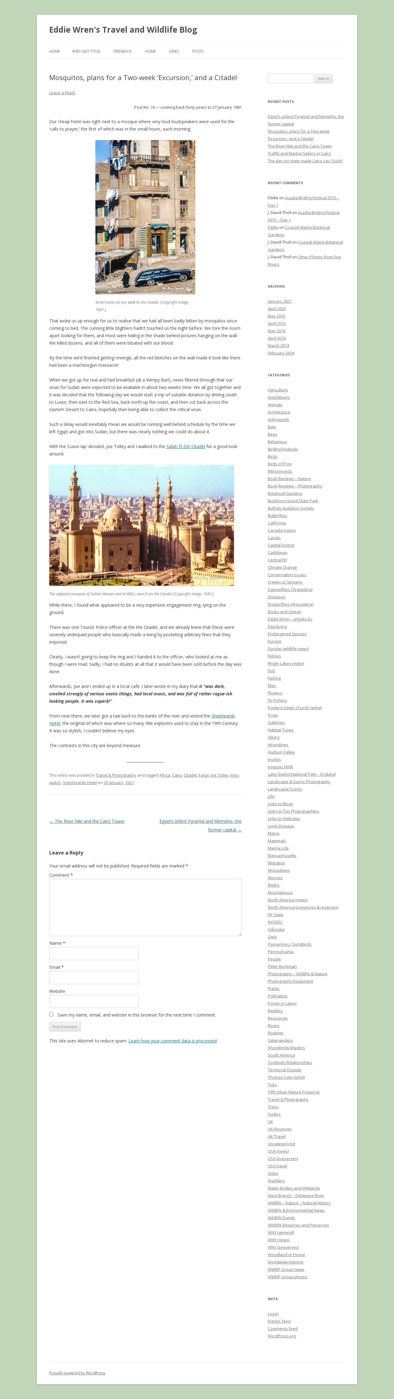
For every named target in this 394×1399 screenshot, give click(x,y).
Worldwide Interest (285, 1262)
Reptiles (275, 1010)
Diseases (276, 597)
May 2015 (276, 316)
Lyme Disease (281, 826)
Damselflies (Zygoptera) (290, 589)
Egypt (204, 775)
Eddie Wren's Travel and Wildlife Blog (123, 29)
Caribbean (277, 552)
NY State (275, 914)
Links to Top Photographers (293, 811)
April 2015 (277, 323)
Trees (273, 1107)
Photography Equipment (290, 981)
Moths (273, 885)
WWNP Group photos (288, 1277)
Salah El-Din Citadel (186, 446)
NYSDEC (275, 922)
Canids (274, 537)
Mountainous (280, 892)
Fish (271, 670)
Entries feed (279, 1321)
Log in (273, 1313)
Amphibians (279, 397)
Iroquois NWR (280, 767)
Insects (274, 759)
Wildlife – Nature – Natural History (299, 1203)
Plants (273, 988)
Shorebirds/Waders (286, 1047)
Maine (273, 833)
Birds (272, 456)
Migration (276, 863)
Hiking (273, 737)
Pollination (277, 996)
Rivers (273, 1025)
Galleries (276, 722)
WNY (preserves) (283, 1247)
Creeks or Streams (285, 582)
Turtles (274, 1114)
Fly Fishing (277, 700)
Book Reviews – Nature (289, 478)
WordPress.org (282, 1336)
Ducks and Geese (284, 611)
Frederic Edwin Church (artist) (295, 707)
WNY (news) (279, 1240)
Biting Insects (280, 471)
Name (57, 943)
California (277, 523)
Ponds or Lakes (282, 1003)
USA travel (277, 1166)
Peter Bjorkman (282, 966)
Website (57, 991)
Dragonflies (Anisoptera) (290, 604)
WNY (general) (281, 1232)
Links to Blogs (280, 804)
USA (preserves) (283, 1158)
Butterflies (277, 515)
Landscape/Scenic (285, 789)
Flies (272, 685)
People (274, 959)
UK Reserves (280, 1129)
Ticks (272, 1084)
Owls (272, 937)
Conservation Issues (287, 574)
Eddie (273, 227)
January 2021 (280, 301)
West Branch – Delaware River (296, 1195)
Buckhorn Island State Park (293, 500)
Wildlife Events (281, 1217)
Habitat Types (281, 730)
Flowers (275, 693)
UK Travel (277, 1136)
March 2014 (278, 345)
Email (56, 967)
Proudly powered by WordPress (77, 1373)
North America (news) (288, 900)
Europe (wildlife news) (288, 648)
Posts (197, 51)
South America (281, 1055)
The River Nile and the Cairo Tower (87, 821)
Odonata (276, 929)
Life (271, 796)
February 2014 (281, 353)
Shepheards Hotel (80, 782)
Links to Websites (284, 818)
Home (54, 51)
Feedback (122, 51)
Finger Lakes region (286, 663)
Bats (272, 427)
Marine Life (278, 848)
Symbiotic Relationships (290, 1062)
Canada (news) (282, 530)
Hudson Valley (281, 752)
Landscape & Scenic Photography (299, 781)
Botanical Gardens (285, 493)
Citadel (190, 775)
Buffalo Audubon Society (291, 508)
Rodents (275, 1033)
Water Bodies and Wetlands (294, 1188)
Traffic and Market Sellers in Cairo (299, 153)
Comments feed (283, 1328)
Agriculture (278, 390)
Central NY (277, 560)
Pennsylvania (280, 951)
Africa (164, 775)
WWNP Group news (286, 1269)
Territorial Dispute (284, 1070)
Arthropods (278, 419)
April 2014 (277, 338)
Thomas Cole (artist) (286, 1077)
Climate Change (282, 567)
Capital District (281, 545)
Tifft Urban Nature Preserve (294, 1092)
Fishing (274, 678)
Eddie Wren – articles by (290, 619)
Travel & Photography (116, 775)
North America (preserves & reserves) (303, 907)
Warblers (276, 1180)
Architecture (279, 412)
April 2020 (277, 308)
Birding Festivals (283, 449)
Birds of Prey (280, 464)
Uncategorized (281, 1143)
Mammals (277, 840)
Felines (274, 656)
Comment (61, 875)
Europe (274, 641)
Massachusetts (282, 855)
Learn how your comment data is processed (172, 1041)
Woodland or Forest (286, 1254)
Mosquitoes (279, 870)
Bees (272, 434)
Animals (275, 404)
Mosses (275, 877)
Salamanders (280, 1040)
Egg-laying (277, 626)
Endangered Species (287, 634)
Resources (278, 1018)
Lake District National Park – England (302, 774)
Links (174, 51)
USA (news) (278, 1151)
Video (273, 1173)
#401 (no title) (86, 51)
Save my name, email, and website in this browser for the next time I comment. (137, 1015)
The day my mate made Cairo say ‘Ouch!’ (305, 161)
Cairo (177, 775)
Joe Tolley (219, 775)
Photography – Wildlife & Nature (298, 973)
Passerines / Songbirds (290, 944)
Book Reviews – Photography (295, 486)
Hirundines (278, 744)
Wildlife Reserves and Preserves (298, 1225)
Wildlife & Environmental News (296, 1210)
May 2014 (276, 331)
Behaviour (277, 441)
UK (270, 1121)
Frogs (273, 715)
